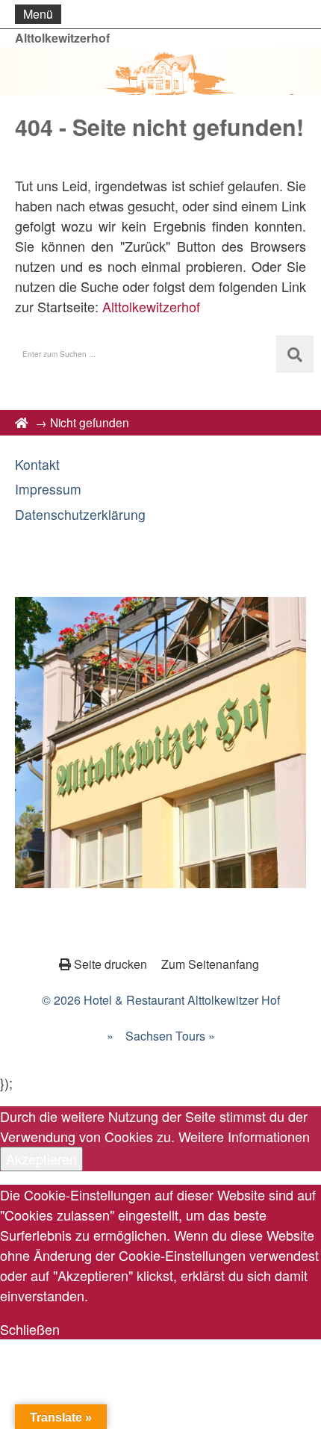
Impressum (48, 489)
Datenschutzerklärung (80, 514)
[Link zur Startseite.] (160, 71)
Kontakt (37, 464)
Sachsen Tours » (170, 1035)
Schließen (30, 1329)
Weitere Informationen (244, 1136)
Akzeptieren (41, 1158)
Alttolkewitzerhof (62, 37)
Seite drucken (110, 964)
